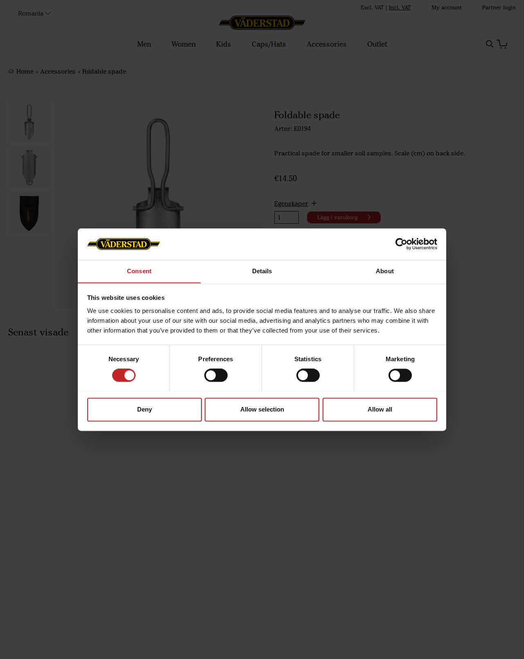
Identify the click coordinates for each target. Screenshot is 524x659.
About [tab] (385, 271)
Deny (144, 409)
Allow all (380, 409)
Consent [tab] (139, 271)
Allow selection (262, 409)
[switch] (216, 375)
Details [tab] (262, 271)
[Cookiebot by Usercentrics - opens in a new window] (401, 244)
